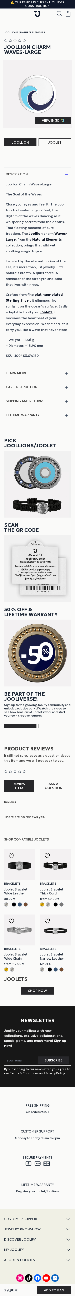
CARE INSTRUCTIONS (23, 387)
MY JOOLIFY (14, 1250)
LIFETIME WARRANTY (23, 415)
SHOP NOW (37, 991)
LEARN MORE (16, 373)
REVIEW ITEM (19, 786)
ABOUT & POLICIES (19, 1260)
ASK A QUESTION (53, 786)
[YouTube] (46, 1278)
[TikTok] (28, 1278)
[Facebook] (37, 1278)
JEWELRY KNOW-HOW (22, 1229)
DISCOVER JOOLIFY (20, 1239)
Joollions (11, 32)
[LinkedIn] (55, 1278)
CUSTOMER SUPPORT (21, 1219)
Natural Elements (32, 32)
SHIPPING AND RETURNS (25, 401)
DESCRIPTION (17, 174)
